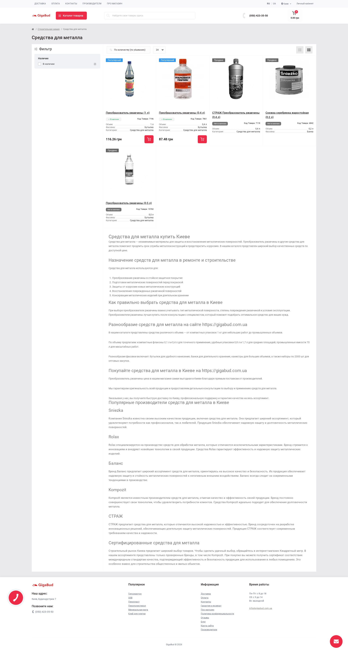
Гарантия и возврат (211, 605)
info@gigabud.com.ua (260, 608)
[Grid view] (308, 49)
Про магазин (114, 3)
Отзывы (205, 617)
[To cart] (149, 139)
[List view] (299, 49)
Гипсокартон (135, 594)
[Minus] (166, 151)
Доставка (40, 3)
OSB (130, 598)
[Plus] (199, 151)
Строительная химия (49, 29)
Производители (92, 3)
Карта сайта (207, 625)
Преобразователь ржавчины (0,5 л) (129, 203)
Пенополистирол (137, 605)
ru (268, 3)
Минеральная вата (138, 609)
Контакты (71, 3)
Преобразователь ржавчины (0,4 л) (182, 112)
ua (274, 3)
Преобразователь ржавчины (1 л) (128, 112)
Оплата (55, 3)
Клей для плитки (137, 613)
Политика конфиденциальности (217, 613)
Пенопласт (134, 602)
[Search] (108, 15)
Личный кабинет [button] (305, 3)
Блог (203, 621)
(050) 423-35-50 (258, 15)
